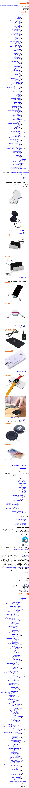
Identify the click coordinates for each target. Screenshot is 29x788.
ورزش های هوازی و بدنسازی (14, 123)
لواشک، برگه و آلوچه (16, 161)
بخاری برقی (18, 67)
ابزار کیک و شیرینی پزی (15, 30)
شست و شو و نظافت (16, 71)
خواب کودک (18, 144)
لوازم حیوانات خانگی (16, 80)
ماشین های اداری (19, 497)
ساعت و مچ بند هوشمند (15, 22)
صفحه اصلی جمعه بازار (20, 519)
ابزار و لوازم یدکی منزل (15, 78)
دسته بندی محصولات (21, 15)
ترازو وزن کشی (17, 111)
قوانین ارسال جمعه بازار (20, 523)
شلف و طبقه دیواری (16, 55)
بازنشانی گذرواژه (25, 585)
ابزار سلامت (18, 104)
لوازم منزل (20, 25)
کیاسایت (27, 572)
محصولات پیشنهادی (21, 487)
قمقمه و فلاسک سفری (15, 129)
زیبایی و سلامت (19, 82)
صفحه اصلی (23, 14)
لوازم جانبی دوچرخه (16, 131)
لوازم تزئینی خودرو (16, 151)
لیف (14, 651)
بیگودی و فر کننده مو (16, 88)
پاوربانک (16, 507)
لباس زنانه (18, 118)
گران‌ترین (24, 179)
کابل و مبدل (18, 21)
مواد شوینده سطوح (10, 663)
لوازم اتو (19, 76)
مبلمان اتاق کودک (16, 145)
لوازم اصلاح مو (17, 103)
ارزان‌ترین (24, 178)
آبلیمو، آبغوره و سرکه (16, 167)
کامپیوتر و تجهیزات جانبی (17, 511)
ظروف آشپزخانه (17, 33)
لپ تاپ (21, 509)
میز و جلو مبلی (17, 53)
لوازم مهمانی (17, 47)
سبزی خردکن (17, 68)
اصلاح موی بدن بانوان (16, 86)
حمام (19, 62)
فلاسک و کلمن (17, 43)
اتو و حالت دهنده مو (16, 90)
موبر (14, 707)
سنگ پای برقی (11, 697)
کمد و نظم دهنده (17, 70)
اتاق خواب (18, 63)
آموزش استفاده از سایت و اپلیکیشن (18, 168)
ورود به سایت (25, 587)
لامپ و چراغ (18, 58)
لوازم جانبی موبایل (16, 18)
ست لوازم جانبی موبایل (12, 503)
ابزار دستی (18, 155)
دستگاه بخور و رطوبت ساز (14, 110)
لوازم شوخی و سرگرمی (15, 143)
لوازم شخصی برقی (16, 83)
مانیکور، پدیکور (11, 695)
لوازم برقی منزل (17, 66)
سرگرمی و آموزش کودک (15, 137)
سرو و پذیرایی (17, 39)
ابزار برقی (18, 157)
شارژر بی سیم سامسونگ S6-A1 (18, 465)
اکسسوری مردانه (16, 115)
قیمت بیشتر (7, 473)
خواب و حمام (17, 59)
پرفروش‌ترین (23, 175)
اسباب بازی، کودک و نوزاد (17, 136)
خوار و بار (21, 163)
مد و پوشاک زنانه (17, 116)
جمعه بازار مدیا (22, 520)
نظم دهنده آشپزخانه (16, 34)
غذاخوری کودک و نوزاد (15, 147)
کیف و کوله (18, 127)
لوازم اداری (18, 135)
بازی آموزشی (12, 750)
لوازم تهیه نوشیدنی (16, 29)
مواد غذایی (23, 159)
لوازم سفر (9, 567)
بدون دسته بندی (22, 480)
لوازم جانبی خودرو (16, 149)
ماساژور (19, 108)
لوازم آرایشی (17, 95)
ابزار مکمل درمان (16, 107)
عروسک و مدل (17, 141)
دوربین (21, 493)
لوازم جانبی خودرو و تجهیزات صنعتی (14, 148)
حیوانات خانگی (17, 79)
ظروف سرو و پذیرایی (15, 41)
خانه (28, 172)
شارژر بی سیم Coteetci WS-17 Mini (18, 417)
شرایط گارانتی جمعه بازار (20, 524)
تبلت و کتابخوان (19, 496)
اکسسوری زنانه (17, 119)
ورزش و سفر (20, 120)
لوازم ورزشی (17, 121)
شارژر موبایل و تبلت (13, 501)
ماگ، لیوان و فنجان (16, 42)
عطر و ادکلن (12, 703)
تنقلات (21, 160)
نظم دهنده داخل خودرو (9, 763)
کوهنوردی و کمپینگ (16, 128)
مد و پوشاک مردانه (16, 114)
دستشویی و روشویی (16, 61)
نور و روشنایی (17, 57)
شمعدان (19, 51)
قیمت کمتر (26, 473)
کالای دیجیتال (20, 17)
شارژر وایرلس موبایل (21, 371)
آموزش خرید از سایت (21, 521)
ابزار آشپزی (18, 37)
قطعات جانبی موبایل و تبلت (11, 504)
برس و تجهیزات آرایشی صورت (8, 692)
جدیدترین (24, 177)
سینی (13, 627)
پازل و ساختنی (17, 140)
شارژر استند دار (22, 277)
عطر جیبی (12, 701)
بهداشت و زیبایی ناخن (16, 98)
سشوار (19, 94)
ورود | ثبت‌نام (25, 9)
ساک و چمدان (17, 125)
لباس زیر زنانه (11, 722)
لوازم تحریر (18, 133)
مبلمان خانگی (17, 54)
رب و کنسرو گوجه (16, 164)
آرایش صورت (17, 96)
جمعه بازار (26, 555)
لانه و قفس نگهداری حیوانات (8, 672)
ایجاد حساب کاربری (24, 591)
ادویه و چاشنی (17, 165)
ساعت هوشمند (17, 23)
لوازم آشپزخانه (17, 26)
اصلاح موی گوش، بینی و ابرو (14, 87)
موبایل (20, 172)
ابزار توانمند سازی (16, 106)
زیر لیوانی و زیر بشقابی (15, 46)
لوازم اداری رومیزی (10, 745)
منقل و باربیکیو (17, 38)
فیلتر (14, 475)
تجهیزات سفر (17, 124)
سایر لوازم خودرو (16, 152)
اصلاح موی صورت (16, 91)
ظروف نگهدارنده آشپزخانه (9, 618)
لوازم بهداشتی (17, 102)
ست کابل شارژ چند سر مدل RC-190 (17, 230)
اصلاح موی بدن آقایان (16, 84)
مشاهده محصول (22, 233)
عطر (19, 100)
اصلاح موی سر (17, 92)
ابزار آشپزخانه (17, 31)
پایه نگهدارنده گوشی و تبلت (14, 19)
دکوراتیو (19, 49)
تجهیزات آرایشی (17, 99)
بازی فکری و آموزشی (15, 139)
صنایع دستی (23, 484)
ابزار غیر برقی (17, 153)
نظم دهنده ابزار (17, 156)
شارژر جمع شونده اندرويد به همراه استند (17, 324)
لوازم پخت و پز (17, 35)
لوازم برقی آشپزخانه (16, 27)
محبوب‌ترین (23, 174)
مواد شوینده (18, 72)
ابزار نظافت (18, 74)
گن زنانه (10, 724)
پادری (19, 64)
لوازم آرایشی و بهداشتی (18, 567)
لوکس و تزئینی (17, 50)
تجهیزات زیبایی (11, 699)
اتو (20, 75)
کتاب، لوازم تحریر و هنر (17, 132)
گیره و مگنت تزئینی (10, 638)
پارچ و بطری (18, 45)
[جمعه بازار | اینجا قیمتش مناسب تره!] (22, 13)
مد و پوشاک (20, 112)
